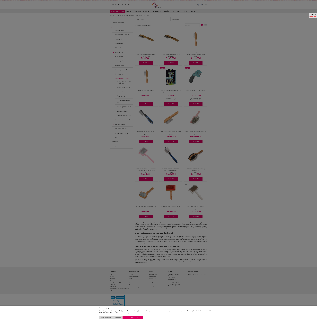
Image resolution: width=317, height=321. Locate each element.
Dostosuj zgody (118, 317)
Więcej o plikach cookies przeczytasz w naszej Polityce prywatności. (114, 313)
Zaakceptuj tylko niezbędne (106, 317)
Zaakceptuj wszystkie (133, 317)
